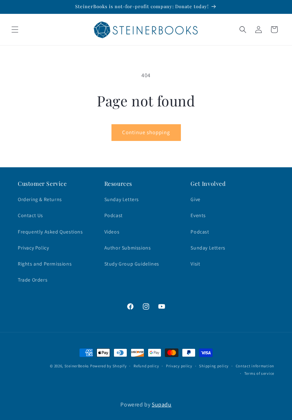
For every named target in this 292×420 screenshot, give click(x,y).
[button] (15, 29)
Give (195, 199)
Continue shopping (146, 132)
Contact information (255, 365)
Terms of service (259, 373)
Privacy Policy (33, 248)
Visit (195, 264)
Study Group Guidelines (131, 264)
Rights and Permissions (45, 264)
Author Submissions (127, 248)
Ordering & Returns (40, 199)
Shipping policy (214, 365)
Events (198, 215)
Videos (112, 232)
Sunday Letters (121, 199)
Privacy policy (179, 365)
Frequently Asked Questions (50, 232)
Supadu (162, 404)
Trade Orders (32, 280)
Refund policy (146, 365)
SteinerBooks (76, 365)
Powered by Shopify (108, 365)
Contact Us (30, 215)
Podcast (113, 215)
